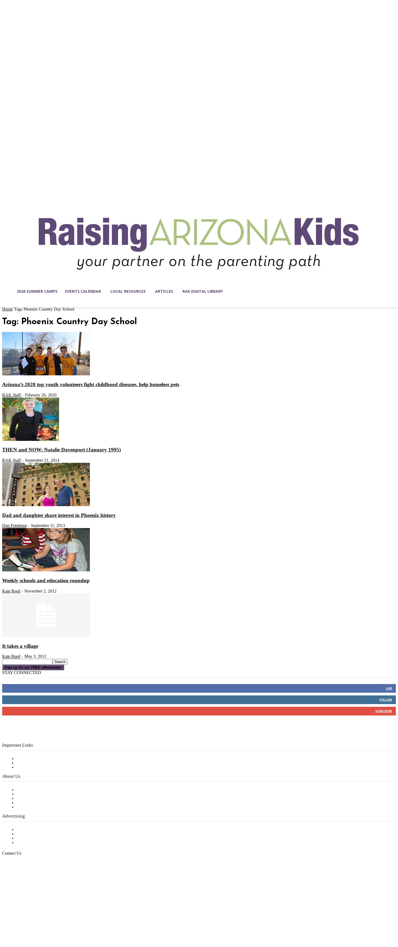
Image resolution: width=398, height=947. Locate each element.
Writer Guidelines (33, 803)
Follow (385, 700)
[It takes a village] (46, 636)
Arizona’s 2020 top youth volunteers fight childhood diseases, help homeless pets (90, 384)
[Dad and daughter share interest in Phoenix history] (46, 505)
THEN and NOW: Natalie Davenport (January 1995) (61, 450)
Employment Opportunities (43, 798)
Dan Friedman (14, 525)
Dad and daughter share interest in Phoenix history (59, 515)
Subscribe (383, 711)
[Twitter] (52, 921)
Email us (21, 881)
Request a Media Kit (36, 834)
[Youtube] (63, 921)
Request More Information (42, 843)
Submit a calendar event (40, 807)
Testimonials (28, 830)
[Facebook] (6, 921)
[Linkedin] (29, 921)
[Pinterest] (40, 921)
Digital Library (30, 763)
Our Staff (25, 790)
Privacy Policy (29, 767)
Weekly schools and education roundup (46, 580)
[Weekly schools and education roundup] (46, 570)
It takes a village (20, 646)
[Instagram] (18, 921)
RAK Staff (11, 395)
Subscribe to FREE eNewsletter (47, 759)
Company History (33, 794)
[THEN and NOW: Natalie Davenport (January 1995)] (30, 440)
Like (389, 688)
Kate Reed (11, 591)
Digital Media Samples (38, 838)
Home (7, 309)
